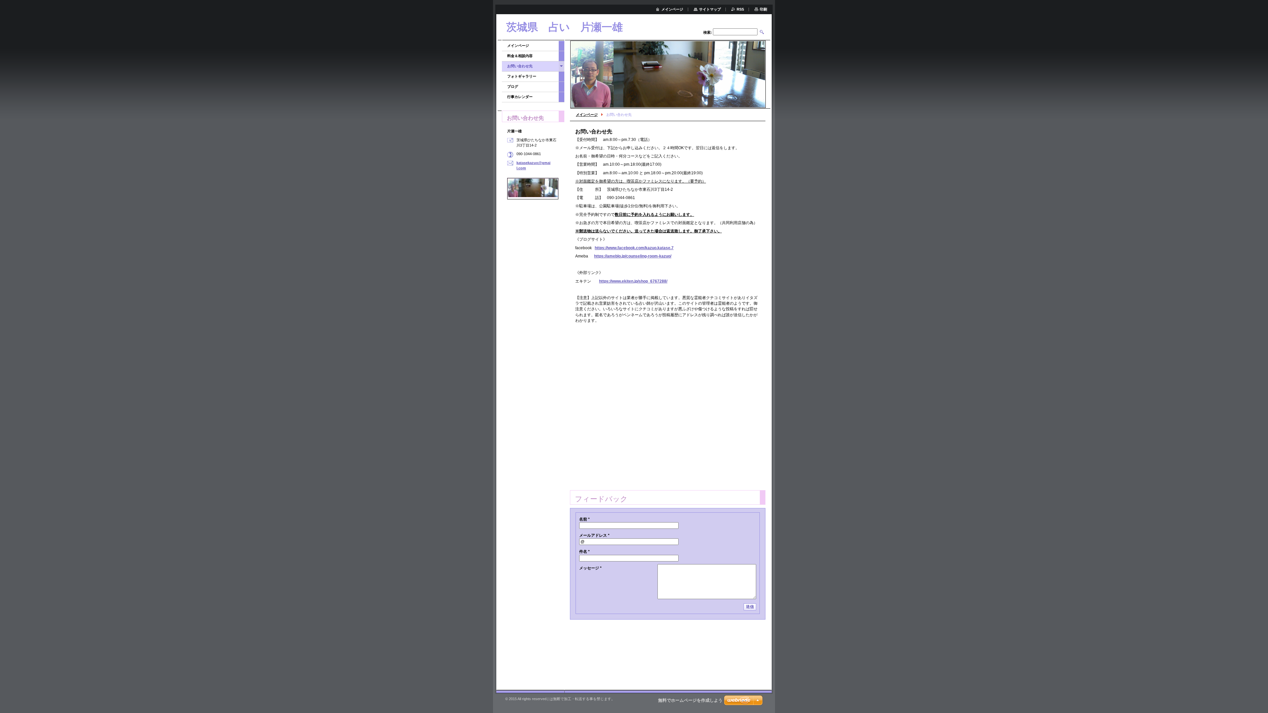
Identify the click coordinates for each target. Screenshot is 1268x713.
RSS (740, 9)
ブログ (512, 86)
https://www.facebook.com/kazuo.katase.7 (634, 248)
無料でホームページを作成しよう (690, 700)
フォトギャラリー (521, 76)
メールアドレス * (594, 535)
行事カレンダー (520, 97)
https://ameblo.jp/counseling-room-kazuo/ (632, 256)
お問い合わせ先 (520, 66)
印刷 (763, 9)
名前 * (584, 519)
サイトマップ (710, 9)
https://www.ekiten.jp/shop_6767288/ (633, 281)
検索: (707, 32)
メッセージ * (590, 568)
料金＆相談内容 (520, 56)
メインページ (587, 115)
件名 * (584, 551)
